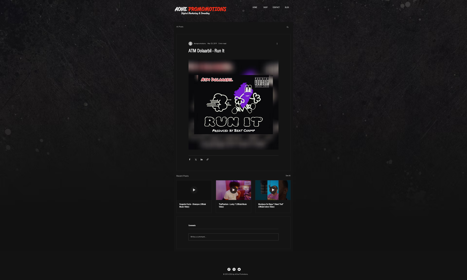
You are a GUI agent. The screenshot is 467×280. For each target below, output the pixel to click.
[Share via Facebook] (190, 159)
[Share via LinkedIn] (201, 159)
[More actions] (277, 43)
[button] (287, 27)
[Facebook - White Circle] (228, 269)
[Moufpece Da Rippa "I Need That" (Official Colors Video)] (273, 190)
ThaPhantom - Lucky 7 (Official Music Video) (233, 205)
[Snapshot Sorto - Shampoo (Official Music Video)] (194, 190)
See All (288, 176)
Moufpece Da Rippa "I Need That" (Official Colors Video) (270, 205)
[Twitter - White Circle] (239, 269)
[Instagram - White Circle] (234, 269)
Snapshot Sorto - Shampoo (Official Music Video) (192, 205)
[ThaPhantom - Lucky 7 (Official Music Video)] (233, 190)
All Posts (179, 27)
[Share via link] (207, 159)
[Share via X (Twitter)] (195, 159)
